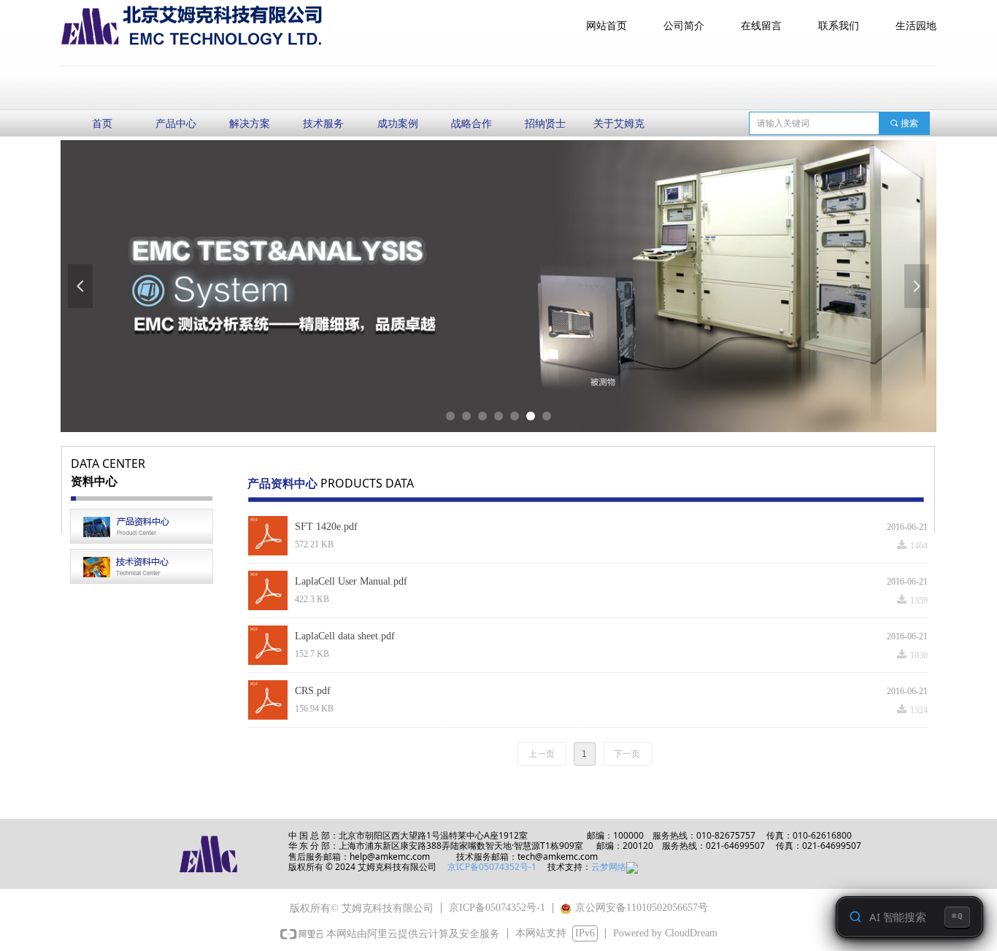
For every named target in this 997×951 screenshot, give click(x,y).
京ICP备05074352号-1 (493, 866)
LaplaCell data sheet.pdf (345, 636)
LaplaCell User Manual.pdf (351, 581)
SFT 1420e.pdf (326, 526)
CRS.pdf (313, 690)
